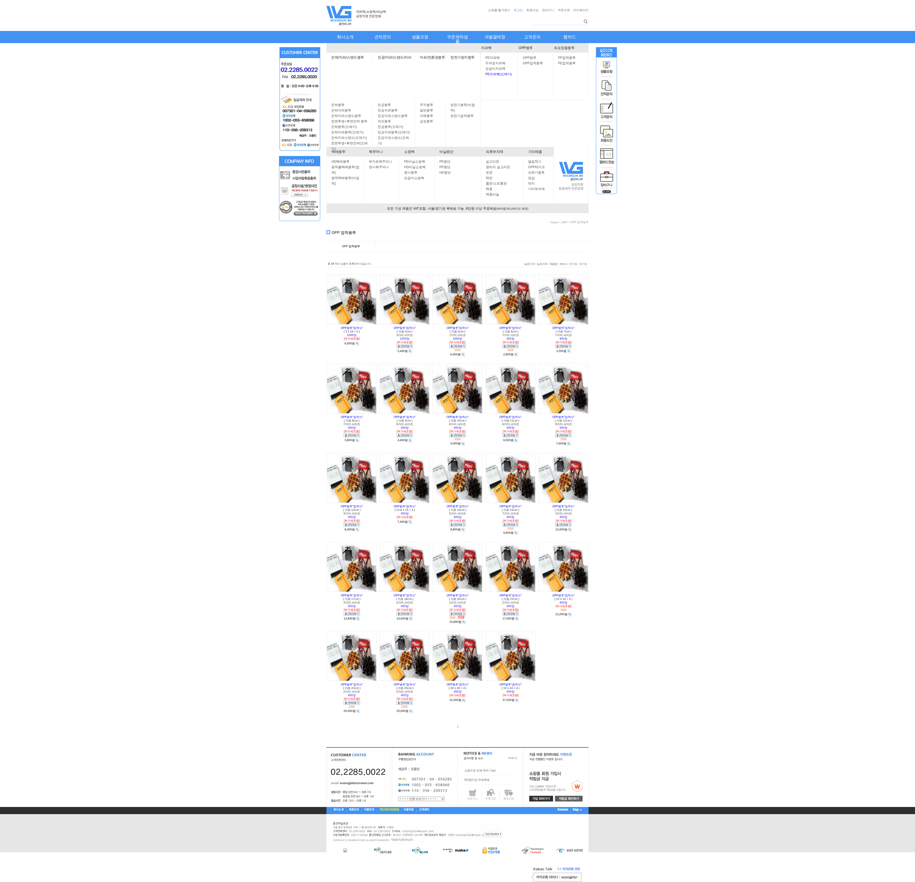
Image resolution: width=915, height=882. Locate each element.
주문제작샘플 (457, 39)
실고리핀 (492, 161)
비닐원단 (446, 152)
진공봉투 (384, 105)
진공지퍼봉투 (388, 110)
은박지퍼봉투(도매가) (347, 132)
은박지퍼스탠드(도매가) (349, 138)
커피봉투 (384, 121)
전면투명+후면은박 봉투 (349, 121)
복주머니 (376, 152)
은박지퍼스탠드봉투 (346, 116)
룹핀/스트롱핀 (496, 183)
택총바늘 (492, 194)
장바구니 (548, 10)
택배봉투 (338, 152)
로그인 (518, 10)
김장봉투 (426, 121)
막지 (531, 183)
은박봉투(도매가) (344, 127)
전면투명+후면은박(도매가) (349, 146)
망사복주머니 (379, 167)
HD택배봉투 (340, 161)
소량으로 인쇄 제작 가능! (480, 770)
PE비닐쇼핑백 (414, 161)
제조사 (563, 263)
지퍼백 (486, 48)
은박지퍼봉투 (341, 110)
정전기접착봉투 (462, 116)
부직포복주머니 (380, 161)
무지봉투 (426, 105)
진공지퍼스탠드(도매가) (393, 140)
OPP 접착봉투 (579, 222)
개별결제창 (494, 37)
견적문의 (382, 37)
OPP (564, 222)
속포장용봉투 (564, 48)
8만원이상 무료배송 (477, 779)
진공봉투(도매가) (390, 127)
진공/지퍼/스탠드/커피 (394, 57)
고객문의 (532, 37)
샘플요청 (420, 37)
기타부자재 (536, 189)
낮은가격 (529, 263)
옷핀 (489, 172)
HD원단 (445, 172)
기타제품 (535, 152)
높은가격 (542, 263)
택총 (489, 189)
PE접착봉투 (567, 63)
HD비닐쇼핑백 (415, 167)
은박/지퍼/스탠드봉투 (347, 57)
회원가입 (532, 10)
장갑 (531, 178)
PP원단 (444, 167)
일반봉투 (426, 110)
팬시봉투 (410, 172)
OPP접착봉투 (533, 63)
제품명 (553, 263)
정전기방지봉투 (462, 57)
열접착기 (534, 161)
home (554, 222)
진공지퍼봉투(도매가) (394, 132)
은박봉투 (338, 105)
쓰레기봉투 (536, 172)
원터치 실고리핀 (498, 167)
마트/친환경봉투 (432, 57)
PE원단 (444, 161)
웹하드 (569, 37)
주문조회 (564, 10)
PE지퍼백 (492, 58)
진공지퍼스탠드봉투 (393, 116)
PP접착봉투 (567, 58)
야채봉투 (426, 116)
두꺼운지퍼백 (495, 63)
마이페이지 (581, 10)
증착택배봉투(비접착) (345, 180)
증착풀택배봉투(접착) (345, 169)
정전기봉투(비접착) (462, 107)
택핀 (489, 178)
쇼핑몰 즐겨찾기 (499, 10)
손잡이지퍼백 (495, 69)
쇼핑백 (409, 152)
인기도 (573, 263)
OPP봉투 (525, 48)
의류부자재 (494, 152)
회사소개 (345, 37)
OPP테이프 (536, 167)
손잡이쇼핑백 (414, 178)
